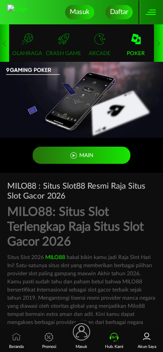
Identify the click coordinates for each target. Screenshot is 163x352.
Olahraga (27, 53)
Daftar (119, 12)
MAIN (86, 155)
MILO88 (55, 257)
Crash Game (63, 53)
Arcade (99, 53)
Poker (136, 53)
